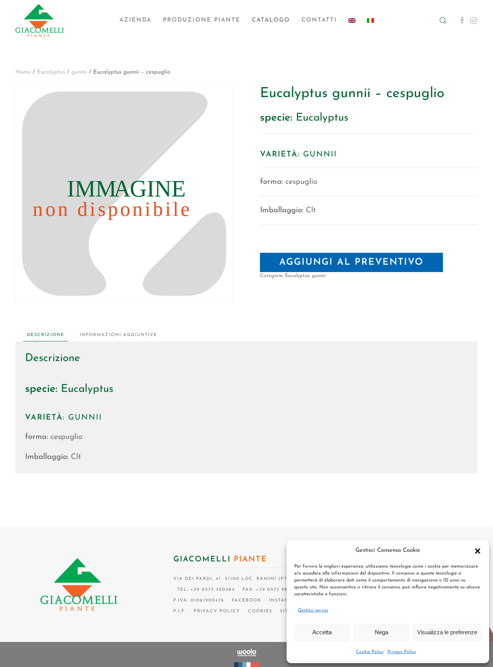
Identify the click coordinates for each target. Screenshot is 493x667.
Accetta (322, 632)
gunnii (79, 72)
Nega (381, 632)
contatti (319, 20)
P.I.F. (179, 611)
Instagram (284, 600)
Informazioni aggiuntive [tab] (118, 335)
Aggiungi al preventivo (351, 262)
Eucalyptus (51, 72)
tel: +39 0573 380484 (204, 590)
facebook (246, 600)
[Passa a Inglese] (352, 20)
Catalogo (271, 20)
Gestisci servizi (313, 610)
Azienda (135, 20)
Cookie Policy (370, 652)
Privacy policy (217, 611)
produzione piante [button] (201, 20)
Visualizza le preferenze (447, 632)
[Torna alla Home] (39, 20)
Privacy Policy (401, 652)
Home (23, 72)
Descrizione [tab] (45, 335)
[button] (477, 550)
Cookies (260, 611)
